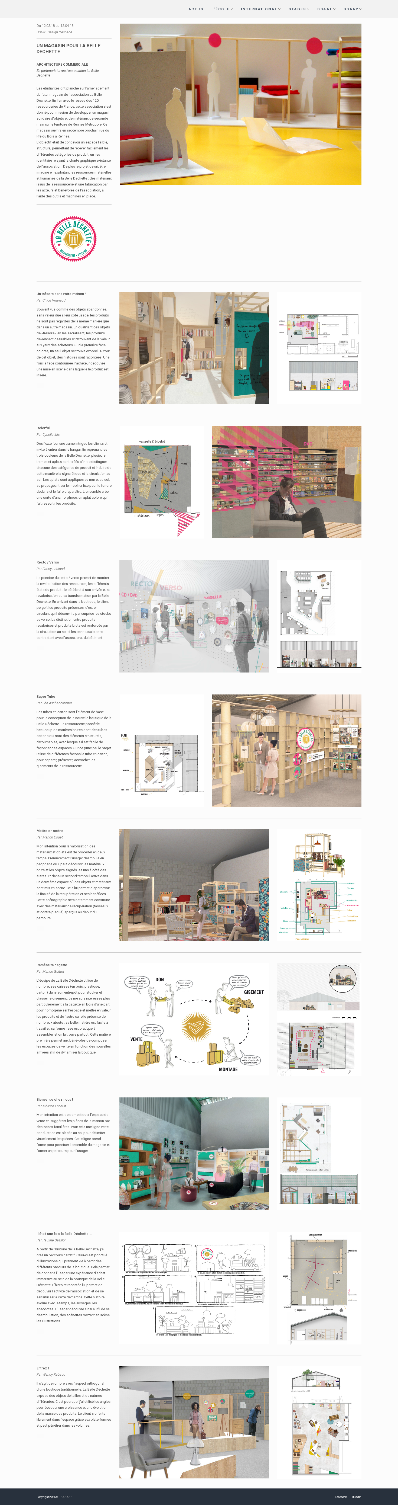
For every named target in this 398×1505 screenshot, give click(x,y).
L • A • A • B (66, 1497)
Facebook (341, 1497)
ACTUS (196, 9)
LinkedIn (356, 1497)
